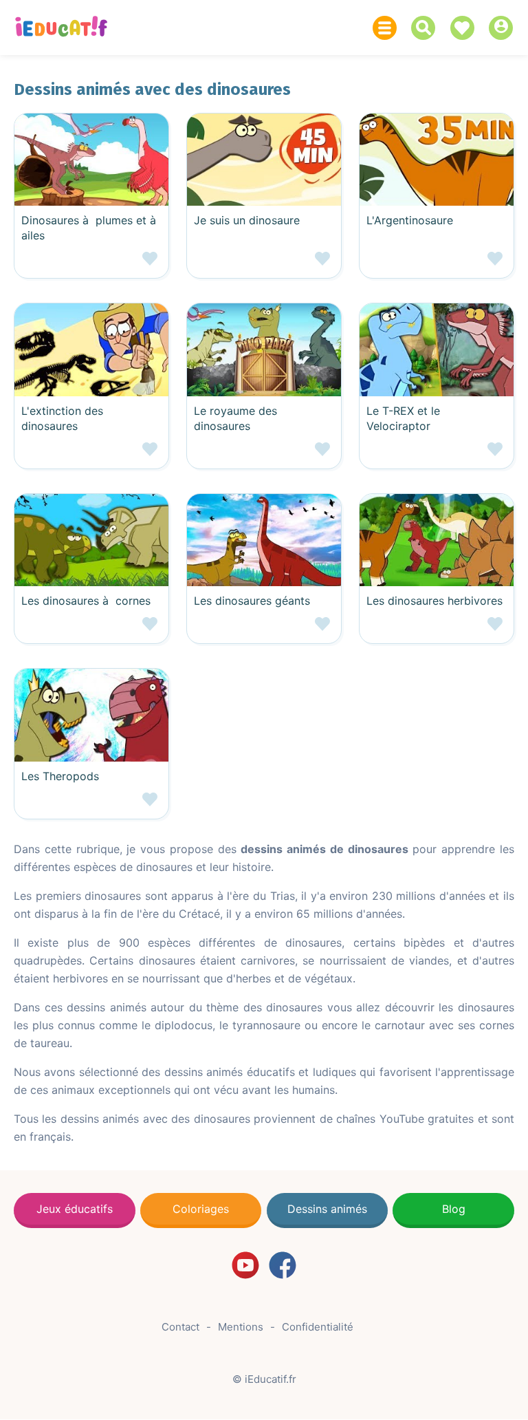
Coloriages (201, 1209)
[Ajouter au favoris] (91, 264)
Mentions (240, 1326)
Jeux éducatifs (74, 1209)
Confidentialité (317, 1326)
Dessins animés (327, 1209)
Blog (453, 1209)
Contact (180, 1326)
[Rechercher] (426, 28)
